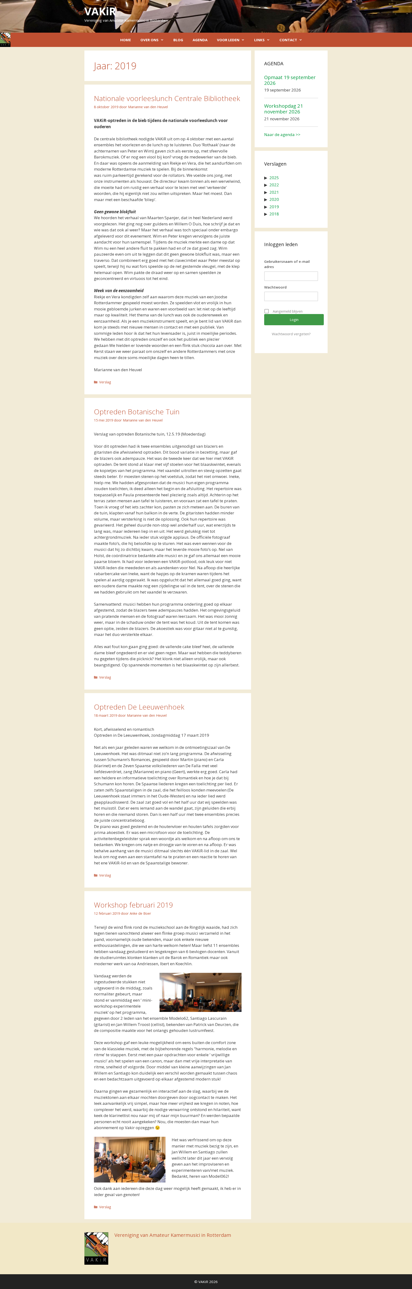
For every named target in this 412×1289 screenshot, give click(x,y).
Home (125, 39)
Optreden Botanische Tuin (137, 411)
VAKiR (100, 11)
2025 (274, 177)
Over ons (149, 39)
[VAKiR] (5, 40)
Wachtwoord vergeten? (291, 333)
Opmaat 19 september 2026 (290, 80)
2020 (274, 199)
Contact (288, 39)
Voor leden (228, 39)
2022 (274, 185)
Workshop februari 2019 (133, 905)
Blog (178, 39)
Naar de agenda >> (282, 134)
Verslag (105, 382)
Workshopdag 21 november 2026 (283, 108)
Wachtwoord (275, 287)
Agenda (200, 39)
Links (259, 39)
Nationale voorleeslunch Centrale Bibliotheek (167, 98)
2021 (274, 192)
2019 (274, 206)
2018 (274, 214)
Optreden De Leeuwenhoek (139, 707)
